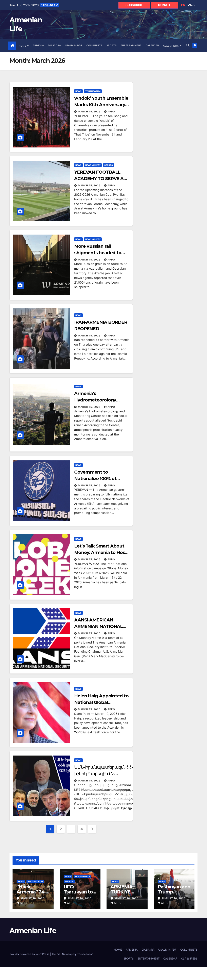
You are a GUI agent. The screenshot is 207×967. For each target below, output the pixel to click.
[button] (187, 45)
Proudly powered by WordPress (30, 954)
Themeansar (85, 954)
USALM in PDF (73, 45)
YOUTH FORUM (92, 91)
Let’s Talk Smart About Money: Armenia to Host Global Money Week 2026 (102, 552)
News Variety (92, 165)
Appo (111, 111)
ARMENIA (38, 45)
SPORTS (111, 45)
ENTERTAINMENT (131, 45)
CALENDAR (152, 45)
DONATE (164, 5)
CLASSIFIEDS (171, 46)
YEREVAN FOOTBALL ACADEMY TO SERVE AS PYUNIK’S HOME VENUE (100, 178)
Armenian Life (33, 930)
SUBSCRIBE (134, 5)
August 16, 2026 (32, 898)
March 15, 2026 (89, 111)
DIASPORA (54, 45)
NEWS (78, 91)
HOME (23, 46)
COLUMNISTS (94, 45)
